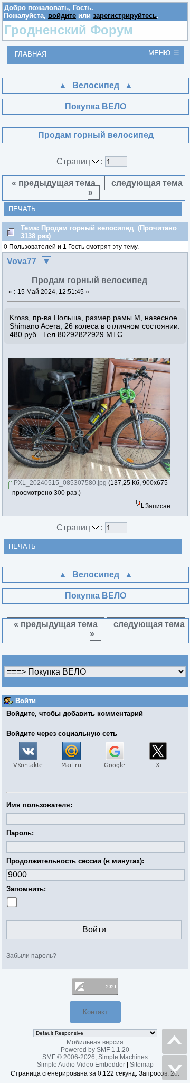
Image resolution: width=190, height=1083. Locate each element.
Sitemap (142, 1064)
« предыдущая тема (54, 183)
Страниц (74, 161)
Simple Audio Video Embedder (81, 1064)
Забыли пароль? (31, 955)
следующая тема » (135, 188)
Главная (30, 54)
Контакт (95, 1012)
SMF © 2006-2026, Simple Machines (95, 1057)
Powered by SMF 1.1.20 (95, 1049)
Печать (22, 209)
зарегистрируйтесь (125, 16)
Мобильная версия (95, 1042)
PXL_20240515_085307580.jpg (59, 483)
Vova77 (21, 261)
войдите (62, 16)
